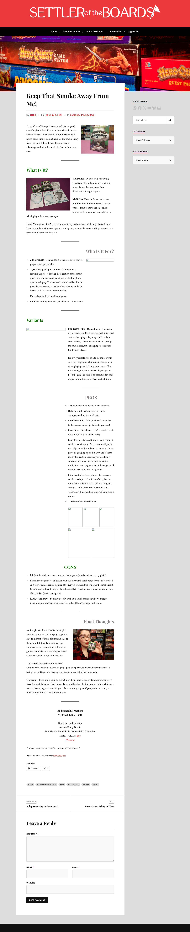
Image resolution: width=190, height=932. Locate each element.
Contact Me (115, 31)
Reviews (89, 115)
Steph (33, 115)
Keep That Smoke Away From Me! (67, 99)
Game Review (77, 115)
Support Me (133, 31)
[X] (144, 108)
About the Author (71, 31)
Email (76, 867)
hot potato (73, 784)
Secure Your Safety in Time (99, 806)
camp (30, 784)
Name (30, 867)
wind (95, 784)
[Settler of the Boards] (95, 18)
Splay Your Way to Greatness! (42, 806)
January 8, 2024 (53, 115)
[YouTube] (149, 108)
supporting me (59, 755)
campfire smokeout (46, 784)
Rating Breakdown (95, 31)
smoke (86, 784)
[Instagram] (135, 108)
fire (62, 784)
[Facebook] (139, 108)
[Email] (159, 108)
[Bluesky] (154, 108)
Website (70, 739)
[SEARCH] (170, 120)
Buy (79, 735)
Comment (32, 834)
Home (54, 31)
